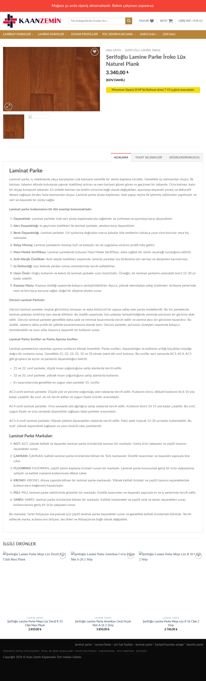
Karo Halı (148, 34)
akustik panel (195, 644)
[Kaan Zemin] (32, 21)
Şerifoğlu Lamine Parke (143, 50)
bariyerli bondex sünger (169, 644)
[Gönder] (128, 21)
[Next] (93, 79)
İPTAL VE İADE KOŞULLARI (57, 651)
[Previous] (10, 79)
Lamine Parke (103, 644)
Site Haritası (125, 651)
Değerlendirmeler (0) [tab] (184, 157)
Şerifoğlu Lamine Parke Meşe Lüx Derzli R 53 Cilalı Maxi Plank (35, 623)
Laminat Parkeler (17, 34)
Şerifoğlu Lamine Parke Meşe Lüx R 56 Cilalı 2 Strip (171, 623)
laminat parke (83, 644)
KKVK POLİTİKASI (86, 651)
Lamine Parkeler (51, 34)
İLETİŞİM (141, 651)
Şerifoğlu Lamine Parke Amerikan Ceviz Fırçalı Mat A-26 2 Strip (103, 623)
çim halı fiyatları (123, 644)
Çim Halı (169, 34)
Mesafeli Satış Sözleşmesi (21, 651)
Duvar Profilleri (84, 34)
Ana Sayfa (113, 50)
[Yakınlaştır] (8, 106)
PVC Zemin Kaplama (117, 34)
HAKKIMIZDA (107, 651)
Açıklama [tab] (121, 157)
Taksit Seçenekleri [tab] (148, 157)
